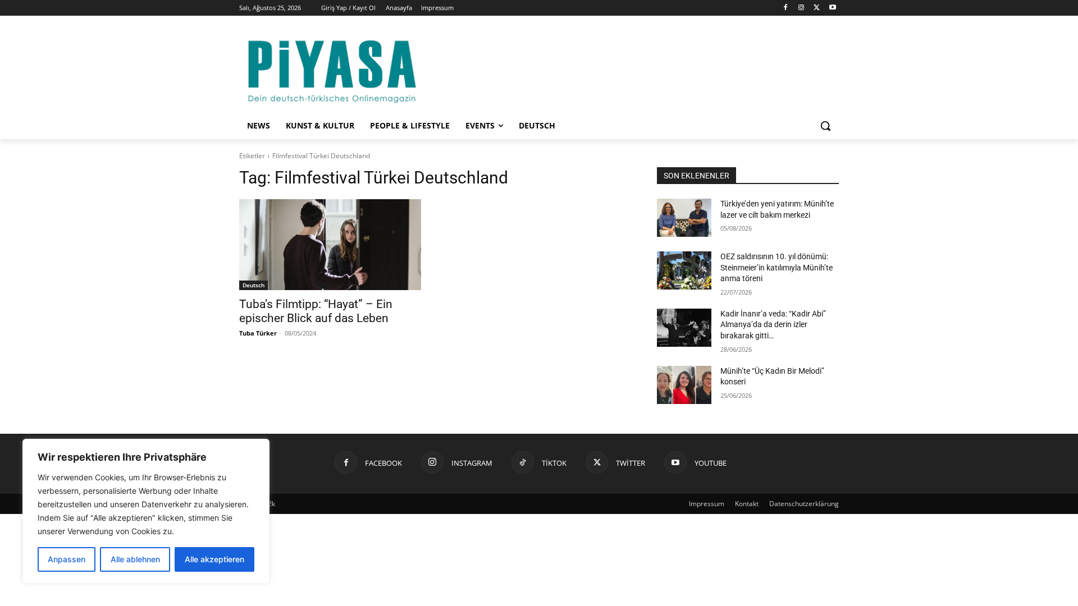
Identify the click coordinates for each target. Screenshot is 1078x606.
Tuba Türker (258, 333)
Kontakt (747, 503)
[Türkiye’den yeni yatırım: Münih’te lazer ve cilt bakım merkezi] (684, 218)
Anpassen (66, 559)
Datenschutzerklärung (804, 503)
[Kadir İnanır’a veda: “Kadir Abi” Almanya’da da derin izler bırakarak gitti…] (684, 328)
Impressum (706, 503)
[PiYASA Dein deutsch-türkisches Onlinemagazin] (332, 69)
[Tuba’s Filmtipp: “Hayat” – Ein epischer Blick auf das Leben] (330, 244)
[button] (825, 125)
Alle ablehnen (135, 559)
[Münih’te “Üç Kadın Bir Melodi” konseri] (684, 385)
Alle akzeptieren (214, 559)
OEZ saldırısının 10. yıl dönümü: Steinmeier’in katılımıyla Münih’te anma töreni (776, 267)
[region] (146, 511)
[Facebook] (785, 8)
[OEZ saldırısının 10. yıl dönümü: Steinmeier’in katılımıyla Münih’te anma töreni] (684, 270)
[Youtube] (832, 8)
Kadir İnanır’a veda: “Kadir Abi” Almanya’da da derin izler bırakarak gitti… (773, 324)
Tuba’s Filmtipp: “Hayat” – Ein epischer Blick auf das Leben (315, 311)
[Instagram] (801, 8)
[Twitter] (816, 8)
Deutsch (253, 285)
